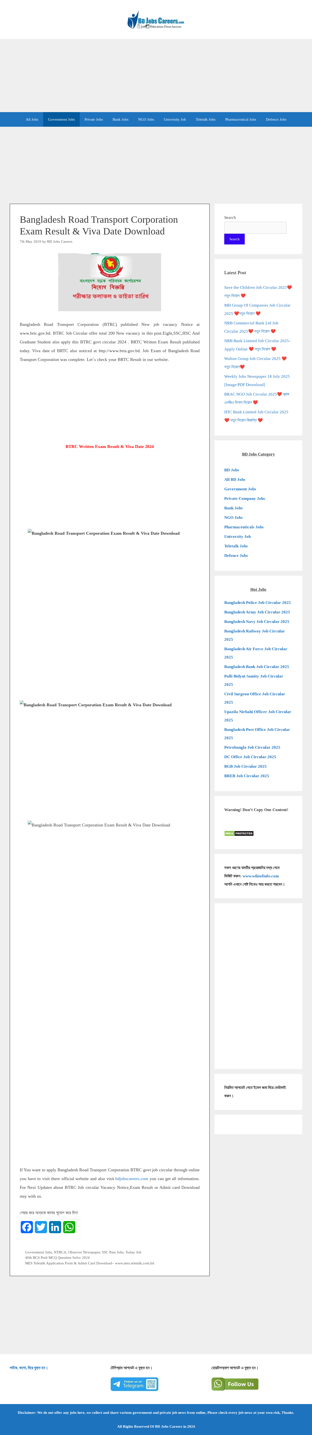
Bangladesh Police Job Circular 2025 (257, 602)
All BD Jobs (234, 479)
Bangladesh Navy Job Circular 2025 (256, 621)
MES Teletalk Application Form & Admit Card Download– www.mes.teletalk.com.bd (89, 1263)
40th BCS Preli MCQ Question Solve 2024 (57, 1257)
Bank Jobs (120, 119)
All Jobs (32, 119)
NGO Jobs (146, 119)
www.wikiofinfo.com (261, 876)
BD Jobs (231, 470)
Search (230, 217)
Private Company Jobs (244, 498)
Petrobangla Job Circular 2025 (252, 747)
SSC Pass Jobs (113, 1252)
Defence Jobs (276, 119)
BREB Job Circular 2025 (246, 776)
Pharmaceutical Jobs (240, 119)
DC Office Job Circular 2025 (250, 757)
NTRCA (60, 1252)
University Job (175, 119)
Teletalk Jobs (205, 119)
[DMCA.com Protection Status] (239, 835)
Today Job (133, 1252)
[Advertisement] (156, 75)
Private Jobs (94, 119)
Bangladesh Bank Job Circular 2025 (256, 666)
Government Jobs (61, 119)
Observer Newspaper (84, 1252)
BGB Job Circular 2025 (245, 766)
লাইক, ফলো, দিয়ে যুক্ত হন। (29, 1368)
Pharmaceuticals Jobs (244, 527)
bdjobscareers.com (131, 1178)
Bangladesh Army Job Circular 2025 (257, 612)
